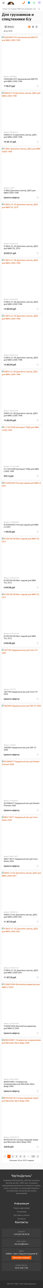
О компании (21, 1212)
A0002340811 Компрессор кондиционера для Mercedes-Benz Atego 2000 (19, 1084)
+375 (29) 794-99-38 (21, 1234)
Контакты (21, 1219)
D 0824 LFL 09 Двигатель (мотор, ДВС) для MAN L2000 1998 (21, 359)
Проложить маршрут (21, 1258)
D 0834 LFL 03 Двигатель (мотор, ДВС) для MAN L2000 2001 (21, 971)
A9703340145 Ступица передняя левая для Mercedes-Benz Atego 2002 (21, 1141)
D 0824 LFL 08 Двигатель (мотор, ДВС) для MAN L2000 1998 (21, 303)
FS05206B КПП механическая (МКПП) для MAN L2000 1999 (21, 80)
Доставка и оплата (21, 1215)
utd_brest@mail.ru (21, 1244)
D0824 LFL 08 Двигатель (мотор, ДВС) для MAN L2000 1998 (21, 414)
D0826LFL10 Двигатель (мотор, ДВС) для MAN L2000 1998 (20, 136)
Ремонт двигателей (22, 1208)
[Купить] (37, 86)
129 (33, 1156)
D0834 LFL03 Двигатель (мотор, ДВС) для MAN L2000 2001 (20, 916)
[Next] (37, 1156)
